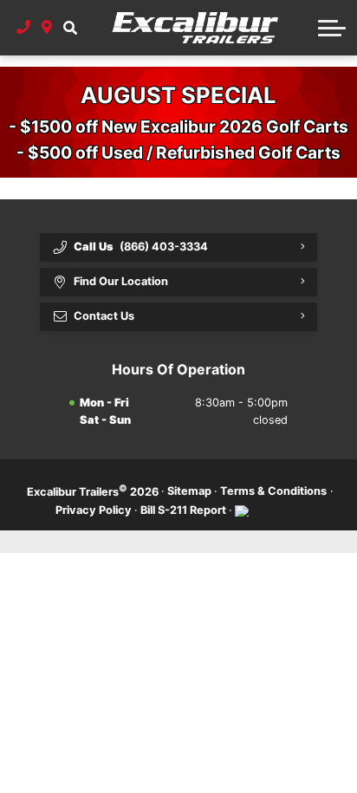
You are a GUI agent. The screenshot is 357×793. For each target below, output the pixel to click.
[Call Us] (23, 27)
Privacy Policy (93, 510)
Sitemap (189, 490)
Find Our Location (121, 281)
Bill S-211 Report (183, 510)
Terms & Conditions (273, 490)
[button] (69, 27)
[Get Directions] (47, 27)
